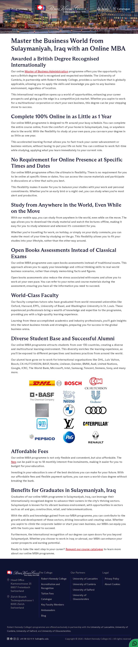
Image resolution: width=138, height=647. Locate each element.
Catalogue (46, 599)
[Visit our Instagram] (14, 639)
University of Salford (83, 589)
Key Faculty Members (52, 604)
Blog (43, 615)
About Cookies (112, 584)
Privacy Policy (112, 578)
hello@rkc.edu (42, 639)
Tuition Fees (47, 593)
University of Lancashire (85, 578)
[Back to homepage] (61, 8)
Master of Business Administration (46, 71)
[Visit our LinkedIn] (8, 639)
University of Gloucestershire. (56, 631)
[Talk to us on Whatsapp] (18, 639)
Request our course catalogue (84, 549)
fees (13, 462)
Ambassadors (48, 610)
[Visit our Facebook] (11, 639)
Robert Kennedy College (54, 578)
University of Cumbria (84, 584)
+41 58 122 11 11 (27, 639)
